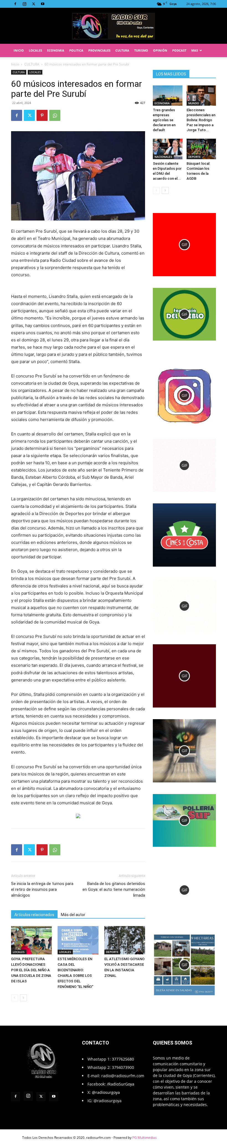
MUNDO (193, 103)
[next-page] (23, 997)
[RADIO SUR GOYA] (113, 26)
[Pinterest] (42, 115)
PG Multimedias (144, 1137)
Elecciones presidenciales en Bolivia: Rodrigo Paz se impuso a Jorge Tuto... (201, 120)
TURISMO (141, 50)
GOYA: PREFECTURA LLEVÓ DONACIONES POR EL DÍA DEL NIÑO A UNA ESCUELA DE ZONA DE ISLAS (31, 970)
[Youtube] (42, 4)
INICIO (19, 50)
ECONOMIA (55, 50)
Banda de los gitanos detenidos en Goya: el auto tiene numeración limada (113, 889)
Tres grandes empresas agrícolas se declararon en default (164, 120)
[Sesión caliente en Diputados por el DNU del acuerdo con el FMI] (167, 149)
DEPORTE (112, 952)
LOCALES (35, 50)
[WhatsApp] (54, 115)
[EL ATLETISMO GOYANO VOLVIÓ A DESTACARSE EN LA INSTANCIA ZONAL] (124, 940)
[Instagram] (24, 4)
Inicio (15, 64)
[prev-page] (14, 997)
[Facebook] (15, 4)
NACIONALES (163, 157)
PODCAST (179, 50)
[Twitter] (33, 4)
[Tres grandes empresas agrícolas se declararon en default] (167, 95)
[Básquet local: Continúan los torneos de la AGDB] (201, 149)
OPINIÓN (160, 50)
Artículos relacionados (34, 914)
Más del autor (73, 914)
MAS (194, 50)
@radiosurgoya (106, 1092)
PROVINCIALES (99, 50)
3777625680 (123, 1059)
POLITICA (76, 50)
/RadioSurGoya (120, 1084)
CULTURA (122, 50)
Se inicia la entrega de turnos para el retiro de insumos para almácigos (42, 889)
